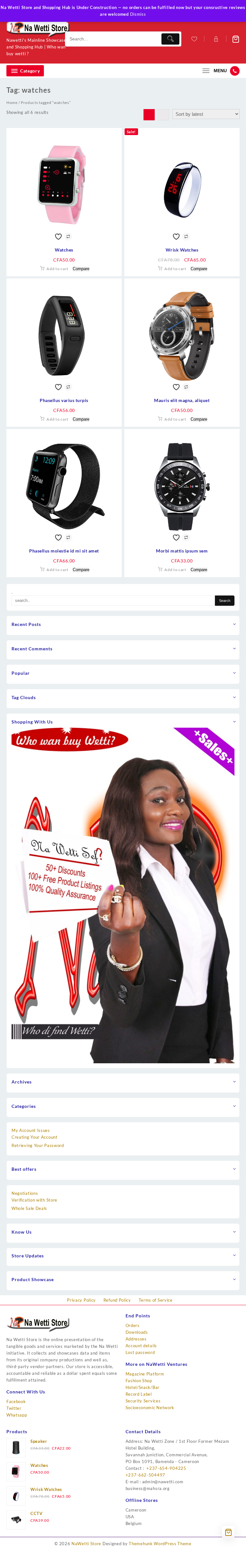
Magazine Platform (145, 1373)
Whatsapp (16, 1414)
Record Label (139, 1394)
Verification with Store (34, 1200)
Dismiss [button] (138, 14)
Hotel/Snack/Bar (143, 1387)
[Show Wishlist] (194, 39)
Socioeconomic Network (150, 1407)
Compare (81, 269)
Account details (141, 1345)
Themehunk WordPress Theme (160, 1543)
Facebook (16, 1401)
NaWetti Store (86, 1543)
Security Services (143, 1400)
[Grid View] (149, 114)
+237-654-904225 (165, 1468)
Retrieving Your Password (38, 1145)
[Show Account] (215, 39)
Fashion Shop (139, 1380)
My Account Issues (31, 1130)
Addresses (136, 1338)
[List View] (163, 114)
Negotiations (25, 1193)
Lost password (140, 1352)
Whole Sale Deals (29, 1208)
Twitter (13, 1408)
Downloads (137, 1332)
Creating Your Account (35, 1137)
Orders (133, 1325)
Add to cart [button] (57, 268)
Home (12, 102)
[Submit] (170, 39)
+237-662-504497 (146, 1474)
